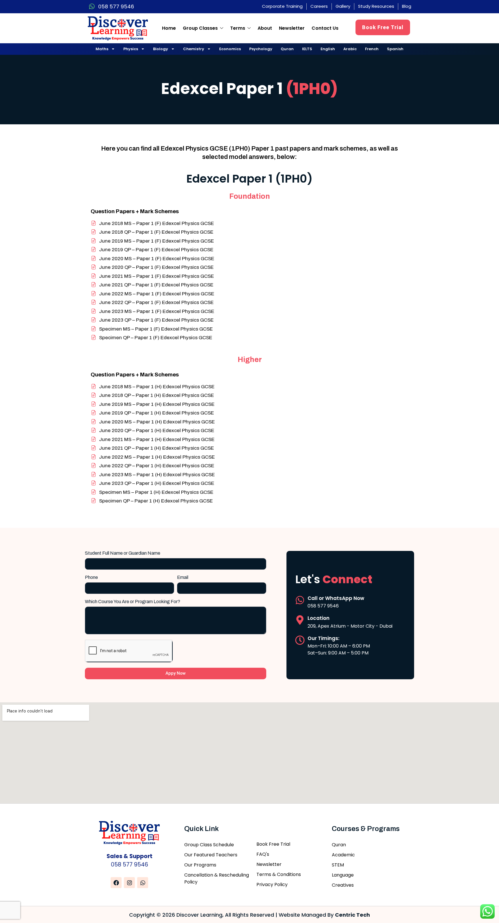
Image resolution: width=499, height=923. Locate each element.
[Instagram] (129, 882)
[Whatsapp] (142, 882)
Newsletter (292, 28)
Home (169, 28)
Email (182, 577)
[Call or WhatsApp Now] (300, 600)
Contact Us (325, 28)
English (328, 49)
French (372, 49)
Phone (91, 577)
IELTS (307, 49)
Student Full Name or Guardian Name (122, 553)
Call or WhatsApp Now (336, 598)
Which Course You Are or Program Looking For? (132, 601)
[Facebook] (116, 882)
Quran (287, 49)
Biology (160, 49)
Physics (130, 49)
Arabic (350, 49)
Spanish (395, 49)
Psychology (260, 49)
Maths (102, 49)
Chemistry (193, 49)
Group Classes (200, 28)
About (265, 28)
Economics (230, 49)
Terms (237, 28)
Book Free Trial (382, 27)
